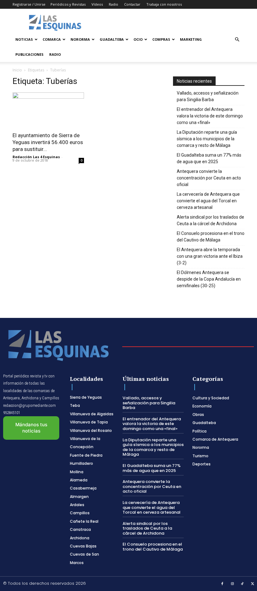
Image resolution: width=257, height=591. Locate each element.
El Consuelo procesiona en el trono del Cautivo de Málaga (210, 236)
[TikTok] (242, 584)
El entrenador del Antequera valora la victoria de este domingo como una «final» (210, 116)
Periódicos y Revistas (68, 4)
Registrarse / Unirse (29, 4)
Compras (161, 39)
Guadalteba (112, 39)
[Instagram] (232, 584)
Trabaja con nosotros (164, 4)
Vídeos (97, 4)
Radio (113, 4)
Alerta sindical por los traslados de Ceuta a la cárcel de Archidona (210, 220)
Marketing (191, 39)
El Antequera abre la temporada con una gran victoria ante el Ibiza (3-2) (210, 256)
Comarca (52, 39)
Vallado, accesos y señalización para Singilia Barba (208, 96)
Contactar (132, 4)
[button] (236, 40)
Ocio (138, 39)
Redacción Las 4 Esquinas (36, 156)
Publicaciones (29, 54)
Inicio (17, 70)
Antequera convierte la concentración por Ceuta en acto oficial (209, 178)
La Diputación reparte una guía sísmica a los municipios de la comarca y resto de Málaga (207, 139)
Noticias (24, 39)
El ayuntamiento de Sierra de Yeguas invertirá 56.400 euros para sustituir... (48, 142)
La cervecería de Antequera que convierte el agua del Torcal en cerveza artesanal (208, 201)
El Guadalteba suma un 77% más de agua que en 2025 (209, 158)
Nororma (80, 39)
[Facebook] (222, 584)
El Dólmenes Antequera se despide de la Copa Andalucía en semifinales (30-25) (209, 279)
